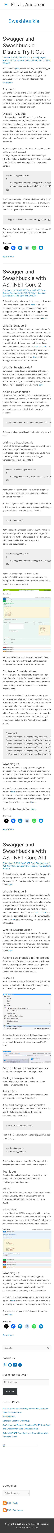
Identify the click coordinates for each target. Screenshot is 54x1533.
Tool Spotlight (39, 57)
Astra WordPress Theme (27, 1527)
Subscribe (10, 1391)
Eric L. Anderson (28, 4)
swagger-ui (8, 82)
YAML (43, 346)
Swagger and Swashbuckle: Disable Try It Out (23, 45)
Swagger (21, 60)
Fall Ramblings (9, 1416)
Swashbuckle (31, 60)
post (17, 68)
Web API (6, 63)
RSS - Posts (12, 1503)
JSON (35, 346)
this (34, 357)
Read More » (8, 256)
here (33, 305)
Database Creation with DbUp (16, 1421)
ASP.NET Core (25, 57)
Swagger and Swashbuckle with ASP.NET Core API (24, 851)
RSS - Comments (15, 1510)
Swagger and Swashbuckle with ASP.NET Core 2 (24, 278)
